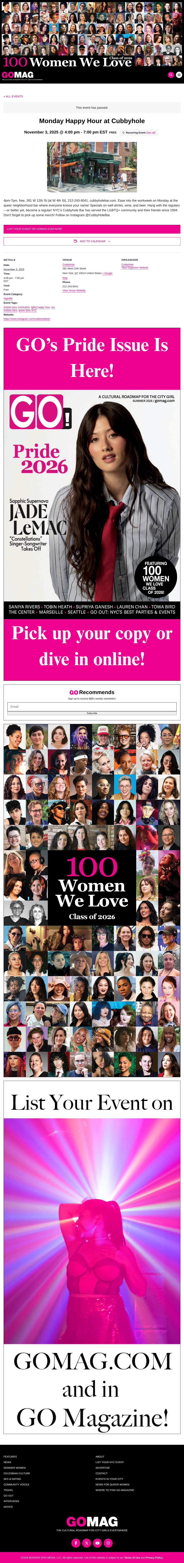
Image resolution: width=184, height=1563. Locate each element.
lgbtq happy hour (40, 307)
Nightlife (8, 298)
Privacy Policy (154, 1557)
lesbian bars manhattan (17, 307)
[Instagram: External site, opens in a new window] (108, 1543)
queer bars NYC (27, 310)
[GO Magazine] (69, 75)
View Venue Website (74, 290)
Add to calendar (92, 241)
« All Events (13, 96)
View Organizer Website (134, 267)
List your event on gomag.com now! (34, 229)
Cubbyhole (69, 264)
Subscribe (92, 713)
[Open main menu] (179, 75)
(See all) (150, 132)
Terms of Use (132, 1557)
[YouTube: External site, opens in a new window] (97, 1543)
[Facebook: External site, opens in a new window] (75, 1543)
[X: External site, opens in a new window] (86, 1543)
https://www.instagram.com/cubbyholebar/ (27, 318)
